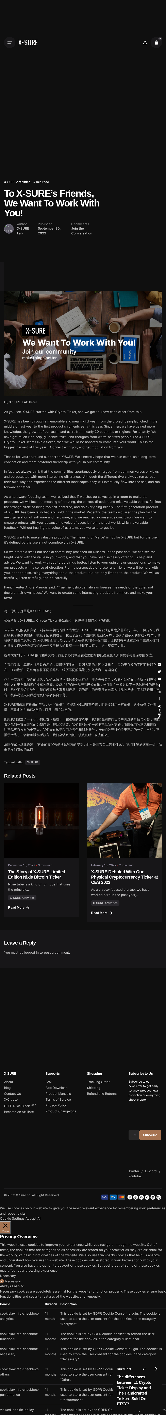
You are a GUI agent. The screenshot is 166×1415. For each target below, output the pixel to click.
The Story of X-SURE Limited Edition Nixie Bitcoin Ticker (36, 874)
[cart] (156, 42)
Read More (16, 907)
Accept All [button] (33, 1218)
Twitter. (134, 1171)
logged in (31, 952)
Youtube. (135, 1176)
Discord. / (153, 1171)
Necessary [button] (8, 1276)
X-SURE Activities (17, 182)
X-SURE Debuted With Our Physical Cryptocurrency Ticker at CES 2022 (124, 877)
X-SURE (32, 762)
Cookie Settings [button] (12, 1218)
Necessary (13, 1281)
